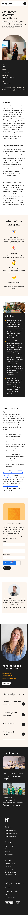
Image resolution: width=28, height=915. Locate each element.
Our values (8, 849)
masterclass (7, 477)
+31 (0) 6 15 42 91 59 (7, 677)
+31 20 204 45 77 (10, 864)
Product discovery (10, 836)
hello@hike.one (10, 867)
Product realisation (11, 833)
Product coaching (10, 830)
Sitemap (7, 894)
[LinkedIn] (6, 883)
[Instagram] (11, 883)
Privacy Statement (11, 891)
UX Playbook (9, 855)
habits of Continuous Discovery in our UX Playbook (13, 473)
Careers (7, 852)
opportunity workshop (10, 486)
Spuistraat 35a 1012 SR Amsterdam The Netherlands (11, 872)
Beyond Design (9, 846)
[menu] (24, 3)
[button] (18, 883)
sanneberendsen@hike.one (9, 678)
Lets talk (6, 683)
